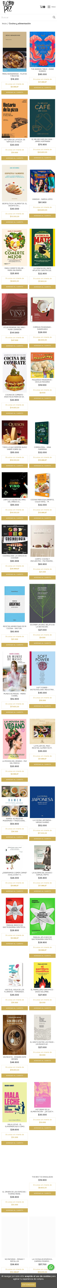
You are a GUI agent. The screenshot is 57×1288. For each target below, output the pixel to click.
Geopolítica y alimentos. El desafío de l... (14, 205)
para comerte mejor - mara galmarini (15, 269)
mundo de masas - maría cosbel (15, 695)
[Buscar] (54, 17)
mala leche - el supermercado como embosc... (14, 1126)
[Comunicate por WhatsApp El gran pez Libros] (51, 1267)
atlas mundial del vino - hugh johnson (14, 328)
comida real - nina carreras (42, 448)
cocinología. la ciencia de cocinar (15, 557)
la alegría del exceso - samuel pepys (42, 874)
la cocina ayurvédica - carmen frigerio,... (42, 1260)
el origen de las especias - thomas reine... (14, 1193)
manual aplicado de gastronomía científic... (42, 938)
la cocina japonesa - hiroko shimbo (42, 821)
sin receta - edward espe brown (14, 1058)
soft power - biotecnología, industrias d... (42, 689)
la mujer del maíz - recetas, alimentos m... (42, 747)
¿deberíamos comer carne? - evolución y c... (14, 874)
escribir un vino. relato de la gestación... (42, 626)
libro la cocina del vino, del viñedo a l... (14, 501)
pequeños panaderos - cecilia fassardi (42, 381)
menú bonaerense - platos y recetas (14, 75)
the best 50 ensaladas (42, 1177)
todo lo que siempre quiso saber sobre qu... (14, 448)
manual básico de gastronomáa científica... (14, 926)
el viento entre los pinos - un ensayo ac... (42, 1043)
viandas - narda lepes (42, 199)
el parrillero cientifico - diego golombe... (42, 991)
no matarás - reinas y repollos (14, 1260)
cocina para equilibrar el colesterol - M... (42, 501)
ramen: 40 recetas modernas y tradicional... (14, 820)
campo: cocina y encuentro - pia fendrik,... (42, 560)
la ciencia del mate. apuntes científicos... (42, 269)
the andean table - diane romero (42, 70)
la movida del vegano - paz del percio (14, 762)
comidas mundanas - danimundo (42, 328)
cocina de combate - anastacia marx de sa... (14, 396)
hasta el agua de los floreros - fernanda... (14, 991)
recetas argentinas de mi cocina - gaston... (14, 627)
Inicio (4, 23)
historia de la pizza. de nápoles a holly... (14, 141)
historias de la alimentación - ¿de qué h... (42, 1111)
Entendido (28, 1285)
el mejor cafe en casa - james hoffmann (42, 140)
